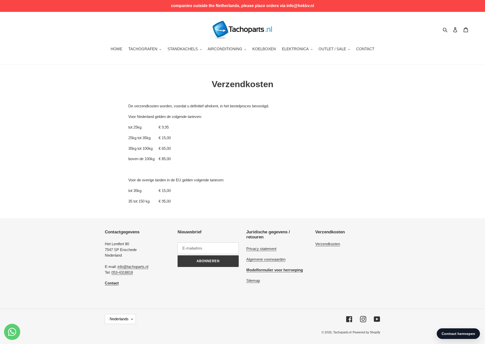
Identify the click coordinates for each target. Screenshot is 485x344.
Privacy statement (261, 249)
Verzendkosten (327, 244)
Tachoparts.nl (342, 332)
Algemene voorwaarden (265, 259)
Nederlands (119, 319)
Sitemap (253, 280)
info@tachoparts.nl (132, 266)
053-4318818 (122, 272)
